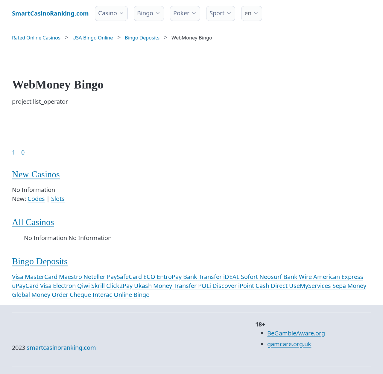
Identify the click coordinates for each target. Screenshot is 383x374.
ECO (150, 277)
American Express (338, 277)
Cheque (81, 295)
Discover (225, 286)
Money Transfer (175, 286)
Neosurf (271, 277)
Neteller (95, 277)
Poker (181, 13)
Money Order (50, 295)
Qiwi (84, 286)
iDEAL (232, 277)
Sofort (250, 277)
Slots (58, 199)
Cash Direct (272, 286)
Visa (18, 277)
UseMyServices (310, 286)
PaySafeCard (125, 277)
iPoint (247, 286)
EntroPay (170, 277)
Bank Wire (298, 277)
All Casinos (33, 222)
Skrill (98, 286)
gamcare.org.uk (289, 344)
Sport (216, 13)
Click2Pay (120, 286)
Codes (36, 199)
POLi (205, 286)
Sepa (339, 286)
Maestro (71, 277)
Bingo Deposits (40, 261)
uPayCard (26, 286)
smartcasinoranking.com (61, 348)
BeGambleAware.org (296, 333)
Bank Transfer (203, 277)
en (247, 13)
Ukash (143, 286)
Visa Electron (58, 286)
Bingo (145, 13)
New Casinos (36, 174)
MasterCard (42, 277)
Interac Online (112, 295)
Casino (107, 13)
